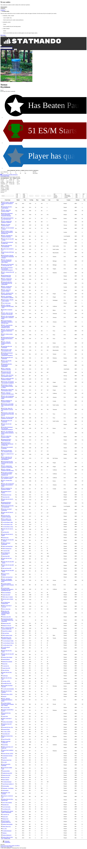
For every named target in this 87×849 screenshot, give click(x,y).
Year (25, 200)
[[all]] (17, 194)
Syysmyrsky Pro (5, 665)
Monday (2, 49)
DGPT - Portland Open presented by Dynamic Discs (7, 466)
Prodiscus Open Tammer (7, 657)
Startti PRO (4, 757)
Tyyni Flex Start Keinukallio (8, 688)
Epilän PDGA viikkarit (7, 631)
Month (18, 200)
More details (3, 35)
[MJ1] (77, 196)
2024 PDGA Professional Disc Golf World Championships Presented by (7, 268)
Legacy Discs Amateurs (7, 802)
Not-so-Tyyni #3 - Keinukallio (5, 574)
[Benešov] (57, 197)
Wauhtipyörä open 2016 (7, 773)
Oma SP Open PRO (6, 739)
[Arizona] (57, 195)
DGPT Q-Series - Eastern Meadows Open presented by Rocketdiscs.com (7, 232)
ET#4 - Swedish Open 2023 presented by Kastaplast (7, 379)
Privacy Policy (9, 846)
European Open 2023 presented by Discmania (6, 372)
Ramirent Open (5, 537)
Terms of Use (3, 846)
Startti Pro (4, 696)
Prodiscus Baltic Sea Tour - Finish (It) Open (7, 800)
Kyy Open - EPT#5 (6, 731)
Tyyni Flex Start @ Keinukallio (5, 648)
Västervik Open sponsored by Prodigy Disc (7, 243)
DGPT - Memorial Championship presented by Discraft (6, 699)
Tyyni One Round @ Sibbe (7, 640)
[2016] (24, 197)
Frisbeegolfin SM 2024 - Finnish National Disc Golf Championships (6, 283)
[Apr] (17, 197)
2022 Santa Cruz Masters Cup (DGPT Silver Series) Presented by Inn (6, 473)
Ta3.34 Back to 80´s (6, 809)
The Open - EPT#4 (6, 681)
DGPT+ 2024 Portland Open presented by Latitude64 (7, 297)
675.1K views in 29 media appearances (10, 174)
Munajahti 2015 (5, 804)
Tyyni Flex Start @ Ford (7, 645)
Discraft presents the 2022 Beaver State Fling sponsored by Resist (7, 462)
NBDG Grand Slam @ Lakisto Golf (5, 742)
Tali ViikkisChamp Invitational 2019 (5, 603)
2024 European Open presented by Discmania (6, 276)
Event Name (7, 200)
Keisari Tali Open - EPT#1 (7, 753)
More (15, 49)
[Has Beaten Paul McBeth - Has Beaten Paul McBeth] (44, 117)
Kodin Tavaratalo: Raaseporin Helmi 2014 (6, 821)
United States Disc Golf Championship (6, 347)
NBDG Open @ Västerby (7, 596)
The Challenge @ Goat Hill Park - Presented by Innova (7, 478)
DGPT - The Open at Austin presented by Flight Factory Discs (7, 330)
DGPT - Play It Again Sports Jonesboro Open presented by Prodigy (7, 397)
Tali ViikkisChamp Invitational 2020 (5, 553)
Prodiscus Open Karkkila (7, 721)
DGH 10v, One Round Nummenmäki (6, 509)
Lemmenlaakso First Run (7, 755)
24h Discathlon (5, 790)
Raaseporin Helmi (6, 729)
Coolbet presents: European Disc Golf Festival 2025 (7, 218)
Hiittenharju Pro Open (6, 494)
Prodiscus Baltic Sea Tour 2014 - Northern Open (7, 838)
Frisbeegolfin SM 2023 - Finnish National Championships (6, 365)
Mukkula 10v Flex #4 (6, 625)
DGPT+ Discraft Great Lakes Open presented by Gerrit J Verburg (6, 261)
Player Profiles (10, 46)
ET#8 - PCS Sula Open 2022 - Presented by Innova (6, 451)
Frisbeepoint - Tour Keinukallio (5, 793)
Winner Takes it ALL (6, 826)
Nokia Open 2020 (6, 556)
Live (2, 46)
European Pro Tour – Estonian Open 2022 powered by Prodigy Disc (7, 444)
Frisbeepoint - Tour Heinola (7, 788)
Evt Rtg (31, 200)
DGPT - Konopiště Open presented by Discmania (6, 236)
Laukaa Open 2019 (6, 594)
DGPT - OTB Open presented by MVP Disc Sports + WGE (7, 306)
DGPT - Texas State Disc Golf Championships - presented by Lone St (7, 326)
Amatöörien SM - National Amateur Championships (7, 812)
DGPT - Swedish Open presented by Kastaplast (6, 287)
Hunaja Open (5, 816)
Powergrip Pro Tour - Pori (7, 727)
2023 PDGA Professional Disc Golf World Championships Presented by (7, 354)
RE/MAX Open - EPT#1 (7, 694)
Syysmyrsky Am (5, 814)
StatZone (12, 49)
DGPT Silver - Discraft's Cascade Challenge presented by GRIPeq (7, 386)
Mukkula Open (5, 818)
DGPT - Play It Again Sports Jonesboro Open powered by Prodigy (7, 485)
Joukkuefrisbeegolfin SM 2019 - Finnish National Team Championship (7, 620)
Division (77, 200)
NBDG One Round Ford (7, 546)
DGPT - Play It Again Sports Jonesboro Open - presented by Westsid (7, 317)
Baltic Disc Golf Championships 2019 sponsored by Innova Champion (5, 613)
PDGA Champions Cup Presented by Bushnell (6, 401)
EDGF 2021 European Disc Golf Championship (7, 506)
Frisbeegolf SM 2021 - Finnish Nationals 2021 (6, 503)
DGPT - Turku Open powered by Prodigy (6, 211)
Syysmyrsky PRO (6, 550)
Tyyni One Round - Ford (7, 524)
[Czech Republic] (68, 196)
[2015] (24, 196)
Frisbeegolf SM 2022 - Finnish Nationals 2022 (6, 440)
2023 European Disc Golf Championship (7, 358)
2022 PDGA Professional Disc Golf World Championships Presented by (7, 428)
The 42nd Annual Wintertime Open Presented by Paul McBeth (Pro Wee (7, 589)
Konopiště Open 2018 (6, 683)
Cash (49, 200)
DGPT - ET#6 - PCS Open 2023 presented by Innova (7, 376)
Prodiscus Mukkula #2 (6, 835)
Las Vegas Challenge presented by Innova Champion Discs (7, 584)
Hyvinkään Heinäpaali (6, 781)
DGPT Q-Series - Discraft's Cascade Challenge (7, 300)
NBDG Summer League (7, 635)
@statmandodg (7, 842)
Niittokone (4, 832)
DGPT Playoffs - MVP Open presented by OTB (6, 350)
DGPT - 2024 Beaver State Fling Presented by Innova (7, 294)
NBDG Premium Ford (6, 548)
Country (68, 200)
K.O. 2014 (4, 828)
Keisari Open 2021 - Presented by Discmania (6, 516)
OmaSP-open (5, 675)
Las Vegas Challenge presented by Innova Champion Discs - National (7, 704)
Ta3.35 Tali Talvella (6, 806)
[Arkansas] (57, 196)
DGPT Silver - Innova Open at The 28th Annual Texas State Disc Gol (7, 414)
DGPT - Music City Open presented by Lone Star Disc (7, 313)
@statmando (6, 841)
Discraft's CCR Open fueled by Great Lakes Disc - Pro (7, 265)
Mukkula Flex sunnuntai (7, 661)
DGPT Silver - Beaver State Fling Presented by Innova (7, 390)
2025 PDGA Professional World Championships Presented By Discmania (7, 214)
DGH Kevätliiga (5, 786)
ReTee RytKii (5, 744)
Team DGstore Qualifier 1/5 (8, 783)
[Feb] (17, 195)
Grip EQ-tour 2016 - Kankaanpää (6, 765)
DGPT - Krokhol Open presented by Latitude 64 (6, 222)
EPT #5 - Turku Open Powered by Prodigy (6, 437)
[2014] (24, 195)
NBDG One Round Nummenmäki (5, 543)
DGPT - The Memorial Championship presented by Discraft (6, 580)
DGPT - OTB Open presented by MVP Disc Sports (7, 393)
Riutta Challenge (5, 779)
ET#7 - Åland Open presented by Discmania (6, 369)
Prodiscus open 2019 (6, 616)
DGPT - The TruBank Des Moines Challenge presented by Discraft (7, 432)
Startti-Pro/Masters (6, 659)
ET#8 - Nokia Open (6, 609)
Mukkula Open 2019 (6, 623)
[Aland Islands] (68, 195)
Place (37, 200)
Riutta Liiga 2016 (5, 777)
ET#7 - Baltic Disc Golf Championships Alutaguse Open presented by (6, 458)
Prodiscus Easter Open (6, 760)
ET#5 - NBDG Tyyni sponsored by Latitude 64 (6, 519)
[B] (83, 196)
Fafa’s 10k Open (5, 670)
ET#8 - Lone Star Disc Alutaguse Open (6, 361)
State (57, 200)
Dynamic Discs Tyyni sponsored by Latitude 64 (6, 638)
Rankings (5, 46)
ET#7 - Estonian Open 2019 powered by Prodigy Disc (7, 628)
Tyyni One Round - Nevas (7, 526)
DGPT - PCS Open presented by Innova (5, 225)
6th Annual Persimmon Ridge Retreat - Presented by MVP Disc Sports (7, 322)
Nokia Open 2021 (6, 496)
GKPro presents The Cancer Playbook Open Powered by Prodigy (7, 338)
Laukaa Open (5, 716)
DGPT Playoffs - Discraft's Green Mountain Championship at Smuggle (7, 256)
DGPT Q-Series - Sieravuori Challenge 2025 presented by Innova (7, 203)
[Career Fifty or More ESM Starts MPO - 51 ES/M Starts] (44, 142)
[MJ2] (77, 197)
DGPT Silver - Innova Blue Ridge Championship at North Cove (7, 405)
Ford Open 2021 (5, 532)
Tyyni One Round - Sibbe (7, 522)
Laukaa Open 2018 (6, 668)
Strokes (43, 200)
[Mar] (17, 196)
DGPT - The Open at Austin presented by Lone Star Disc (7, 418)
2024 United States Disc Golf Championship (6, 246)
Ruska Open (4, 663)
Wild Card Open (5, 633)
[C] (83, 197)
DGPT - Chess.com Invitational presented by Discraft (6, 343)
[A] (83, 195)
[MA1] (77, 195)
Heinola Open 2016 (6, 775)
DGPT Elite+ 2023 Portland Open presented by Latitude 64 (7, 382)
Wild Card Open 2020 (6, 568)
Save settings (3, 36)
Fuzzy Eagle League (6, 303)
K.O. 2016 (4, 762)
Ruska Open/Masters (6, 592)
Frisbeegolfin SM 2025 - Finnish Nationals (6, 207)
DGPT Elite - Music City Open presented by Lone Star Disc (7, 409)
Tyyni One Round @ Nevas (8, 643)
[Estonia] (68, 197)
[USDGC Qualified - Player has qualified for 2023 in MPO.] (44, 168)
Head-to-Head (7, 49)
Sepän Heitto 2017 (6, 733)
